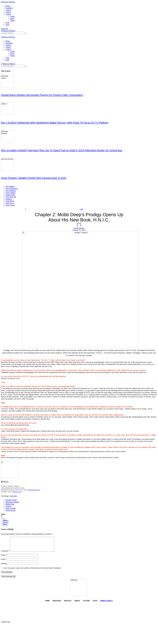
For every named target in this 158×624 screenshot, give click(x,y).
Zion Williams (11, 191)
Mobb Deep (10, 504)
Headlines (9, 8)
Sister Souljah (11, 508)
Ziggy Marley (11, 193)
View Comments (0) (8, 576)
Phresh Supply (106, 601)
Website (4, 564)
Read (12, 18)
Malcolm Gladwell (12, 502)
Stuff (7, 25)
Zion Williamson (12, 188)
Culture (8, 14)
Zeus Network (11, 197)
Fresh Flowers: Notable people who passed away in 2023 (33, 177)
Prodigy (8, 506)
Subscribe (4, 29)
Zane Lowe (10, 203)
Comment (5, 551)
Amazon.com (17, 492)
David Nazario (79, 228)
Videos (8, 12)
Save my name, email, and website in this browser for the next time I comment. (32, 568)
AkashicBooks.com (34, 490)
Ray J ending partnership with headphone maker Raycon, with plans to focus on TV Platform (54, 122)
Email (4, 559)
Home (8, 6)
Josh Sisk (13, 496)
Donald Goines (11, 500)
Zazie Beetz (10, 201)
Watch (12, 20)
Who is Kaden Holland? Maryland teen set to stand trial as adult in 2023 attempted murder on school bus (61, 150)
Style (7, 23)
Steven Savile (10, 510)
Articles (8, 10)
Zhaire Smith (10, 195)
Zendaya (9, 199)
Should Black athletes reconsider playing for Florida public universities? (42, 95)
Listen (12, 16)
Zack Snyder (10, 205)
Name (4, 555)
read (81, 209)
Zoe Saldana (10, 186)
